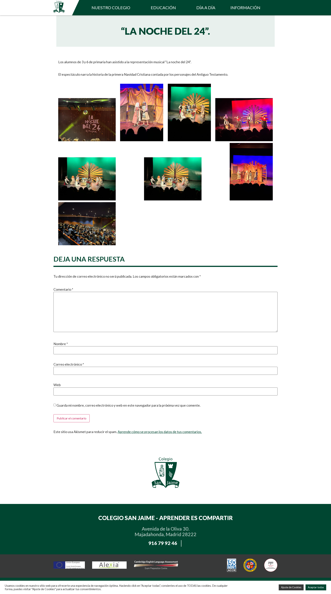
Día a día (205, 7)
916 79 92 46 (162, 543)
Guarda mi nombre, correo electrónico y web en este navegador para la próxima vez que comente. (129, 405)
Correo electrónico (68, 364)
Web (57, 384)
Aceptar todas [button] (316, 587)
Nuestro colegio (111, 7)
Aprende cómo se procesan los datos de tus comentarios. (160, 432)
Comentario (63, 289)
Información (245, 7)
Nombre (60, 343)
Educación (163, 7)
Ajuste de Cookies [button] (291, 587)
